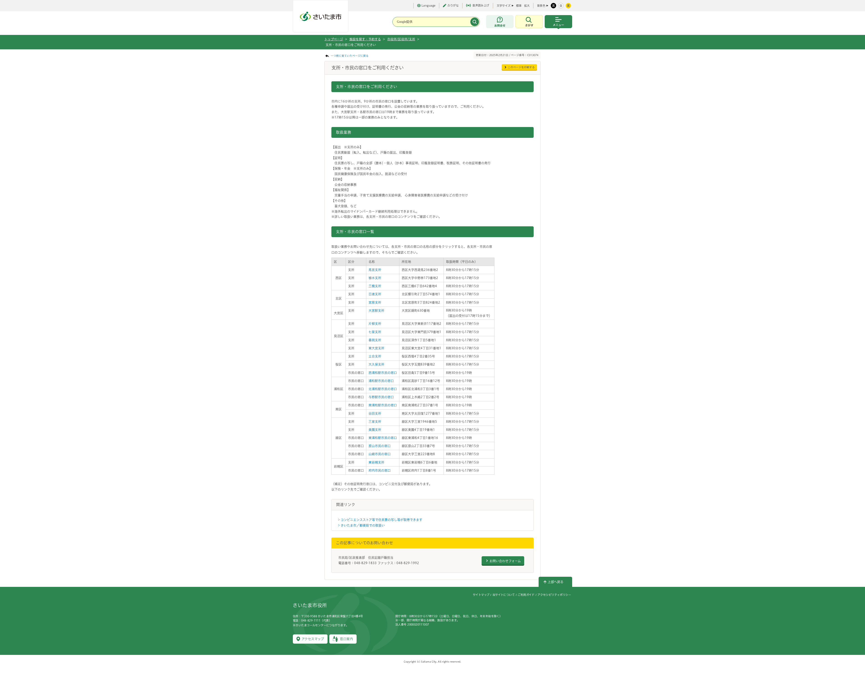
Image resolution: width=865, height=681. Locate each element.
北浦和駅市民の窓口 (383, 388)
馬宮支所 (375, 269)
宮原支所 (375, 302)
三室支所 (375, 421)
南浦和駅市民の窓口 (383, 405)
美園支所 (375, 429)
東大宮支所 (376, 348)
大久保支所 (376, 364)
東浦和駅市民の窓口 (383, 437)
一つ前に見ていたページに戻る (350, 55)
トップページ (333, 39)
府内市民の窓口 (380, 470)
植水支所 (375, 277)
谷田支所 (375, 413)
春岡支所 (375, 340)
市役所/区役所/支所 (401, 39)
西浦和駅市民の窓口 (383, 372)
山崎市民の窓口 (380, 454)
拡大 (527, 5)
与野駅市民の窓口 (381, 397)
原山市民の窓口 (380, 445)
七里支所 (375, 332)
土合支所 (375, 356)
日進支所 (375, 294)
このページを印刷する (521, 67)
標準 (518, 5)
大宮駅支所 (376, 310)
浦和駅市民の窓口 (381, 380)
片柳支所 (375, 323)
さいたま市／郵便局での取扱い (363, 525)
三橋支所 (375, 286)
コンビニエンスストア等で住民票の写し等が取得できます (381, 519)
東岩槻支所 (376, 462)
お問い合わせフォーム (505, 561)
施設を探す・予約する (365, 39)
